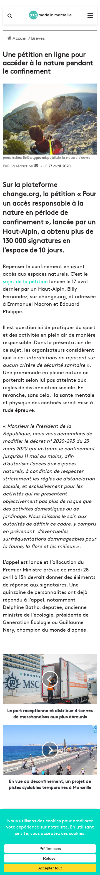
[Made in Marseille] (50, 15)
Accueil (19, 38)
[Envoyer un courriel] (36, 165)
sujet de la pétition (25, 281)
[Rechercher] (9, 17)
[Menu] (90, 17)
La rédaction (22, 165)
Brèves (38, 38)
